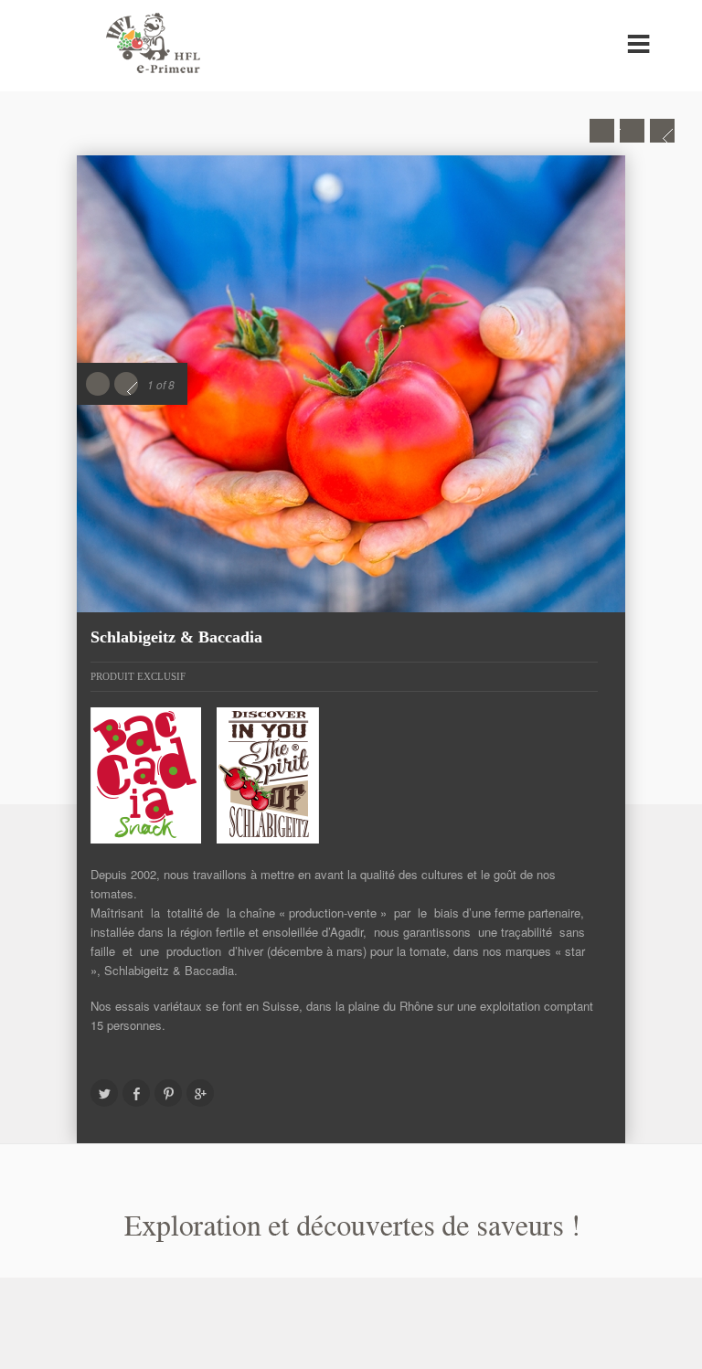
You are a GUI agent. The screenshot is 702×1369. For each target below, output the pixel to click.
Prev (602, 131)
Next (662, 131)
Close (632, 131)
